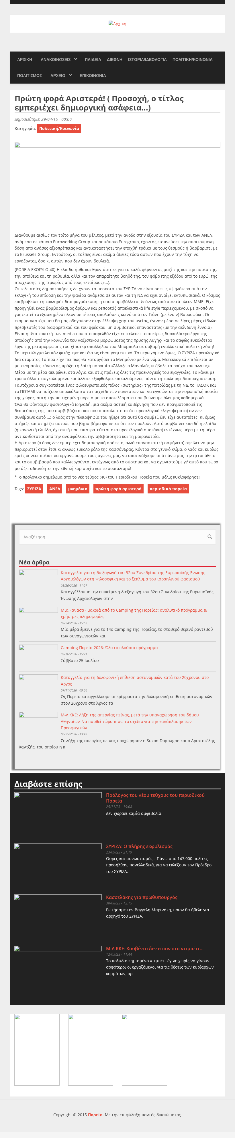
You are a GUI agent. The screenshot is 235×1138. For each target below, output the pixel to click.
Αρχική (24, 59)
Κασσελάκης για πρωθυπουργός (141, 897)
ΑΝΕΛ (54, 488)
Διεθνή (114, 59)
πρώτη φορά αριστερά (118, 488)
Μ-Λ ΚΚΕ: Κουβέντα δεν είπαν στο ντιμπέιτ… (154, 948)
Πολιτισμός (29, 75)
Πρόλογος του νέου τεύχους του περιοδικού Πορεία (155, 798)
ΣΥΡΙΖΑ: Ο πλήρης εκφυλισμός (139, 846)
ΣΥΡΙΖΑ (34, 488)
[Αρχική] (117, 23)
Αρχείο (57, 75)
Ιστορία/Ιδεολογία (147, 59)
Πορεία (95, 1114)
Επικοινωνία (93, 75)
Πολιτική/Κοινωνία (193, 59)
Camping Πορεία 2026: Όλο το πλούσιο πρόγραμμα (109, 647)
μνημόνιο (77, 488)
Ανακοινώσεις (55, 59)
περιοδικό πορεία (168, 488)
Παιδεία (93, 59)
